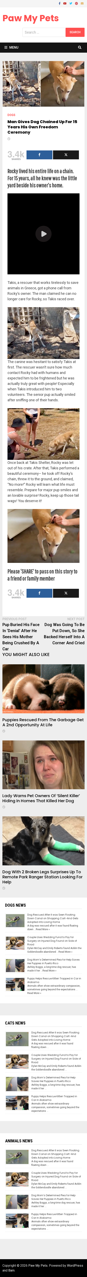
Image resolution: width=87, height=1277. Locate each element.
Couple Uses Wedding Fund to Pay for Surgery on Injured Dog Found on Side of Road (52, 940)
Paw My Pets (30, 18)
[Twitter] (71, 3)
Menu (13, 47)
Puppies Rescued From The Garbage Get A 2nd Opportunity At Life (43, 722)
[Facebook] (60, 3)
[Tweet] (66, 154)
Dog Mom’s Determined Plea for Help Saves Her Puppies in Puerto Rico (53, 961)
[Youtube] (65, 3)
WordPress (75, 1265)
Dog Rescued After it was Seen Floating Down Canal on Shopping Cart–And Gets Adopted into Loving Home (52, 918)
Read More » (43, 929)
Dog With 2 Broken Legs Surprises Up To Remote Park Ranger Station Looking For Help (42, 877)
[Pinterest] (77, 3)
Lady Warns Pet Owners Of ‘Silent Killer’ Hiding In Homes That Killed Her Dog (41, 798)
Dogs (11, 115)
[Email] (82, 3)
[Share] (39, 154)
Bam (11, 1270)
